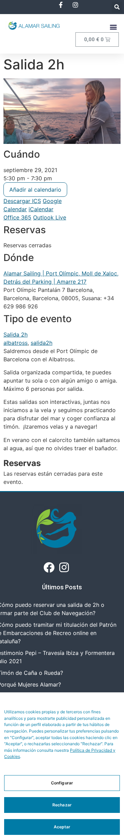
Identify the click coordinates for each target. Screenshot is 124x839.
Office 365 (17, 217)
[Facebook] (48, 567)
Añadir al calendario (35, 189)
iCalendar (41, 209)
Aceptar (62, 826)
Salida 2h (15, 334)
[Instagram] (64, 567)
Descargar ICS (22, 200)
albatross (15, 342)
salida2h (41, 342)
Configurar (62, 782)
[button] (117, 7)
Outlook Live (49, 217)
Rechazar (62, 804)
